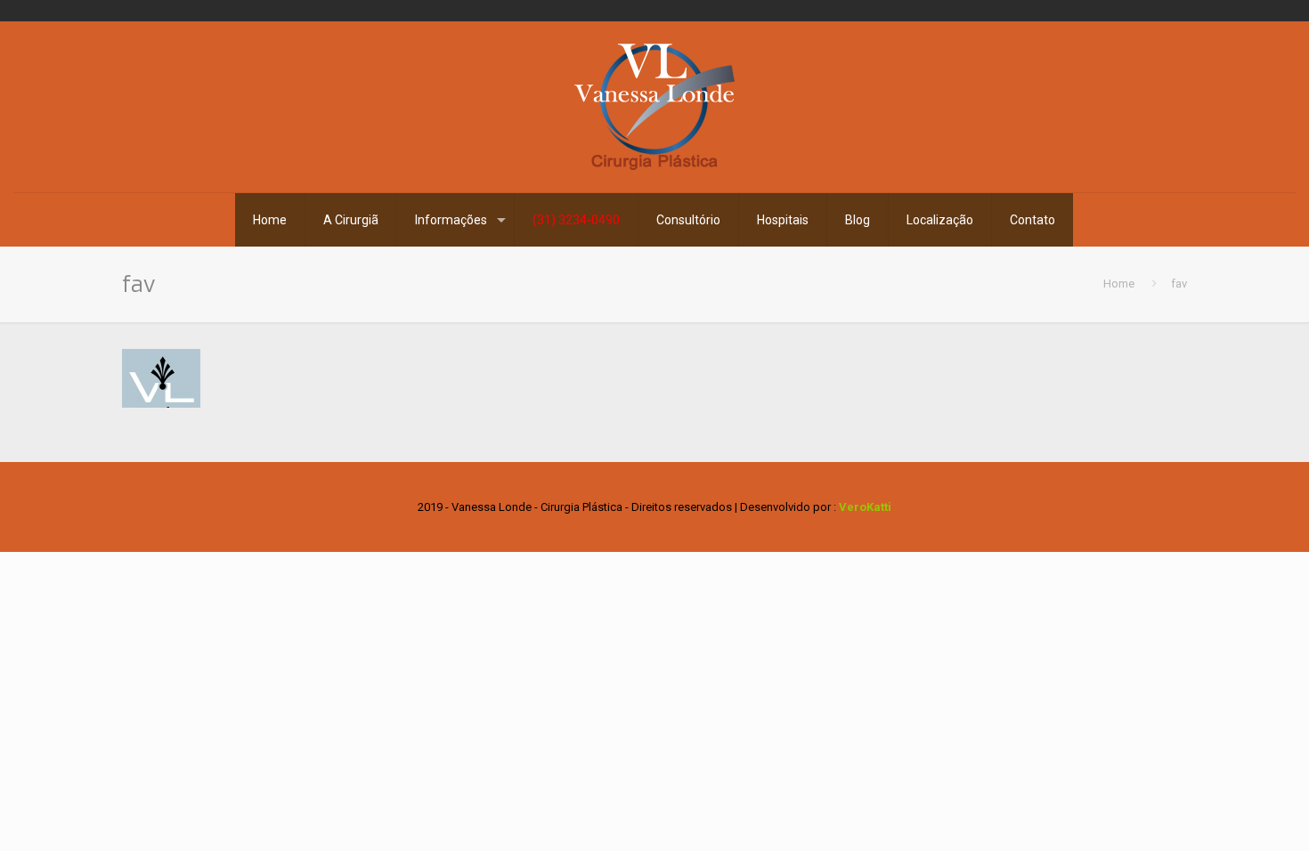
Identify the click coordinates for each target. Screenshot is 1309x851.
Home (1118, 283)
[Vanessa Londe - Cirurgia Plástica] (654, 106)
